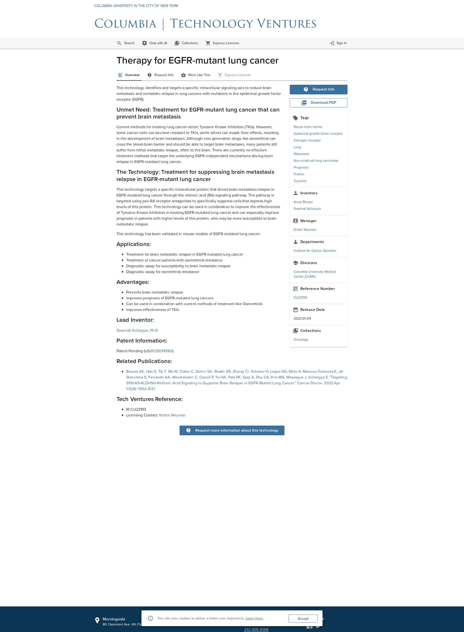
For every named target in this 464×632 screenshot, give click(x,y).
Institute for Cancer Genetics (315, 250)
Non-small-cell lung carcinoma (316, 160)
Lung (297, 147)
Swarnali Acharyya (307, 208)
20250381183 (161, 350)
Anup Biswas (303, 201)
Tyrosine (300, 180)
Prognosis (301, 167)
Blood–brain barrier (308, 126)
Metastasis (301, 153)
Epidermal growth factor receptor (318, 133)
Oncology (301, 339)
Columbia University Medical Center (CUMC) (315, 274)
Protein (299, 174)
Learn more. (254, 618)
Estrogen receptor (307, 140)
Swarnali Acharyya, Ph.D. (137, 330)
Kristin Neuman (305, 229)
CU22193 (300, 297)
